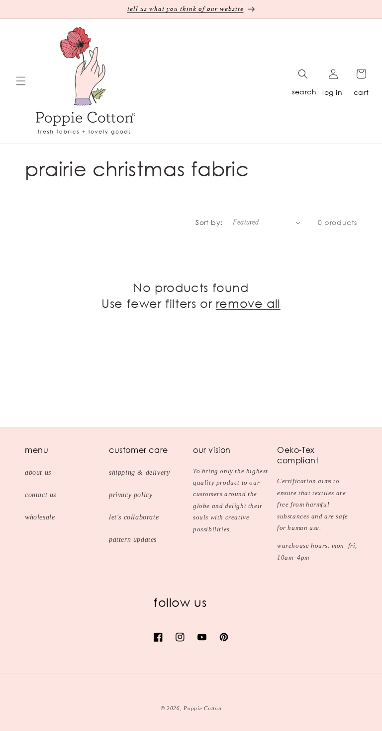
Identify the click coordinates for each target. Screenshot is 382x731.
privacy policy (130, 495)
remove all (248, 303)
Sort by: (208, 222)
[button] (21, 81)
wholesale (40, 517)
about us (38, 472)
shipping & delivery (139, 472)
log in (332, 92)
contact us (40, 495)
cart (361, 92)
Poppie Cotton (202, 708)
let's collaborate (134, 517)
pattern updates (133, 539)
